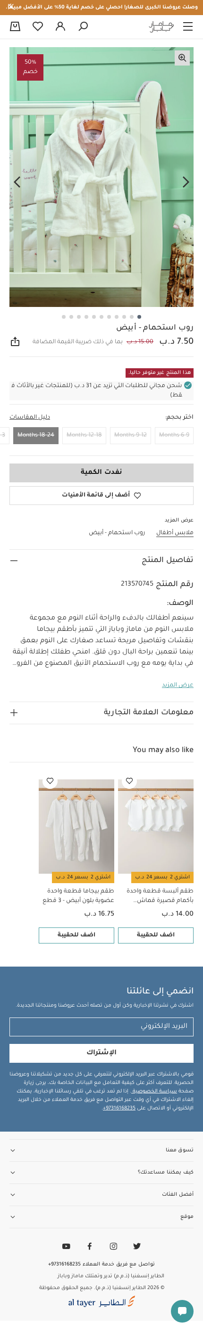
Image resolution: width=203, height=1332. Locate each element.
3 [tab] (124, 317)
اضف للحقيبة (156, 935)
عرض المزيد (178, 685)
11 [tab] (64, 317)
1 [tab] (139, 317)
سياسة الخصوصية (154, 1091)
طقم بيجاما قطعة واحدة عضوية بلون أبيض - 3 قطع (78, 896)
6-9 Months (174, 435)
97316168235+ (119, 1108)
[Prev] (186, 182)
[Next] (17, 182)
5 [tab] (109, 317)
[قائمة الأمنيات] (129, 781)
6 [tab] (101, 317)
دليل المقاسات (29, 417)
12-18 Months (84, 435)
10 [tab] (71, 317)
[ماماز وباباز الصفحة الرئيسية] (161, 27)
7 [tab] (94, 317)
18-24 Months (35, 435)
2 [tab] (132, 317)
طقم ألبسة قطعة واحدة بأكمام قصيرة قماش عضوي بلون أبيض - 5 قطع (158, 897)
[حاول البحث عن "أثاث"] (83, 27)
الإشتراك (101, 1053)
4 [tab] (116, 317)
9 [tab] (79, 317)
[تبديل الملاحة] (188, 27)
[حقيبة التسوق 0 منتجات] (15, 27)
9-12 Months (130, 435)
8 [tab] (86, 317)
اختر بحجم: (179, 417)
